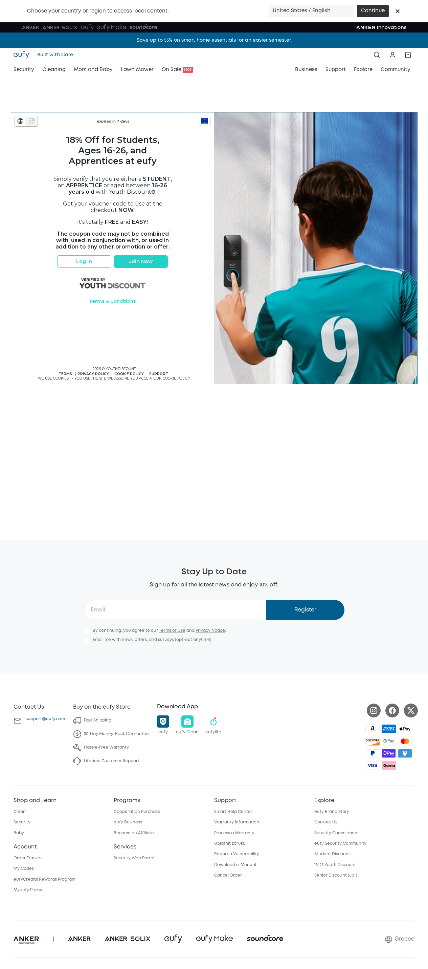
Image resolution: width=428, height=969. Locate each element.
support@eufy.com (45, 719)
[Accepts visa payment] (372, 765)
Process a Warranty (234, 833)
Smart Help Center (233, 812)
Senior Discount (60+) (335, 875)
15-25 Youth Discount (335, 865)
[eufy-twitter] (411, 710)
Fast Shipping (97, 720)
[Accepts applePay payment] (405, 729)
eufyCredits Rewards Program (44, 879)
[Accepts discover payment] (372, 741)
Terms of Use (172, 630)
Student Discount (332, 854)
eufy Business (128, 822)
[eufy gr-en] (23, 55)
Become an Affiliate (134, 833)
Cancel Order (228, 875)
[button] (397, 11)
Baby (19, 833)
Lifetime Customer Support (111, 761)
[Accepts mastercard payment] (405, 741)
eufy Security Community (340, 843)
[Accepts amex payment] (388, 729)
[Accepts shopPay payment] (388, 753)
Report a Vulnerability (236, 854)
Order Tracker (28, 858)
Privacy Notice (210, 630)
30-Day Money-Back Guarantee (116, 734)
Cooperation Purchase (137, 812)
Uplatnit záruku (230, 843)
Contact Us (325, 822)
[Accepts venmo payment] (405, 753)
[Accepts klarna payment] (388, 765)
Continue (373, 10)
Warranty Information (236, 822)
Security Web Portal (134, 858)
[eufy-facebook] (392, 710)
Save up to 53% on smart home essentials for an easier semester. (214, 40)
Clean (20, 812)
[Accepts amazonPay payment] (372, 729)
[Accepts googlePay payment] (388, 741)
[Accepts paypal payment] (372, 753)
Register (305, 609)
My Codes (24, 868)
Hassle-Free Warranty (106, 747)
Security (22, 822)
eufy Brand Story (331, 812)
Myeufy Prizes (28, 890)
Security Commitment (336, 833)
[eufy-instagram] (374, 710)
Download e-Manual (235, 865)
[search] (376, 54)
